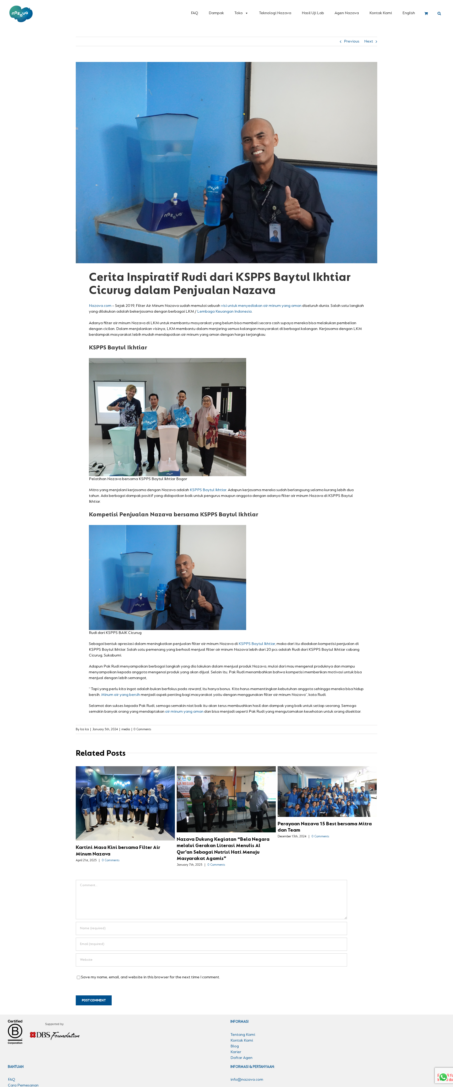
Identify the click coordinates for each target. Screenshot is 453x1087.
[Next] (371, 785)
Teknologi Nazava (275, 13)
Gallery (135, 794)
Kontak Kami (380, 13)
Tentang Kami (242, 1028)
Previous (351, 41)
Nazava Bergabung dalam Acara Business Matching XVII (217, 799)
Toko (238, 13)
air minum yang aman (184, 712)
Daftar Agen (241, 1051)
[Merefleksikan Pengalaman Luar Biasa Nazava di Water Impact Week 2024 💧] (125, 794)
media (125, 729)
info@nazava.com (246, 1073)
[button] (439, 13)
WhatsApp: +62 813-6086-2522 (257, 1083)
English (408, 13)
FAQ (194, 13)
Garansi (15, 1085)
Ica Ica (84, 729)
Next (368, 41)
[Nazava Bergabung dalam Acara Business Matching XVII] (226, 799)
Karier (235, 1045)
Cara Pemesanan (23, 1079)
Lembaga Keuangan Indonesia (224, 311)
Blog (234, 1040)
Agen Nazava (347, 13)
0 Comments (142, 729)
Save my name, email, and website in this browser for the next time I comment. (150, 971)
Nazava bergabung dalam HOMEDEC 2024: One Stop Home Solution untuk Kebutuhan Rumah (318, 799)
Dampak (216, 13)
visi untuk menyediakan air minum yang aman (260, 306)
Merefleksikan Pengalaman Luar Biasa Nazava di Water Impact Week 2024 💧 (116, 794)
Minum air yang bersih (120, 695)
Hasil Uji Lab (313, 13)
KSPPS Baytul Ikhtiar (208, 490)
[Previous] (82, 785)
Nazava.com (100, 306)
